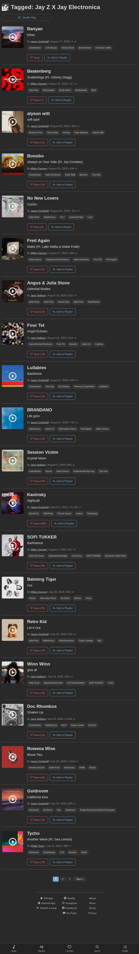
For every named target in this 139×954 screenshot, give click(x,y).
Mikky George (39, 83)
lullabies (103, 386)
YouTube (71, 913)
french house (64, 513)
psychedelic (94, 302)
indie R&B (70, 175)
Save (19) (39, 184)
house (48, 471)
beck (64, 725)
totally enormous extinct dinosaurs (97, 810)
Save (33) (39, 819)
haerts (92, 767)
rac (100, 640)
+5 (69, 879)
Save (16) (39, 311)
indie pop (33, 90)
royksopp (92, 513)
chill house (51, 48)
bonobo (83, 175)
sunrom (92, 725)
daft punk (48, 513)
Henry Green (68, 48)
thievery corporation (84, 386)
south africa (65, 90)
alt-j (62, 217)
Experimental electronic (57, 259)
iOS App (48, 898)
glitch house (102, 429)
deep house (35, 259)
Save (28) (39, 692)
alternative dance (67, 429)
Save (37, 57)
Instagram (71, 903)
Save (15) (39, 269)
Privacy (92, 913)
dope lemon (77, 725)
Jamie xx (86, 344)
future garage (86, 640)
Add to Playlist (59, 57)
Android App (48, 903)
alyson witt (97, 132)
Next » (79, 879)
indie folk (78, 302)
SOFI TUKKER (93, 556)
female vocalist (37, 767)
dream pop (63, 302)
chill (62, 852)
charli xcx (77, 556)
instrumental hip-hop (83, 471)
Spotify (71, 898)
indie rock (34, 217)
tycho (84, 852)
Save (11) (39, 142)
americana (69, 767)
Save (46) (39, 777)
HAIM (82, 767)
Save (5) (39, 227)
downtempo (35, 48)
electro (77, 598)
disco (88, 598)
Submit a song (48, 908)
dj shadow (63, 386)
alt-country (52, 132)
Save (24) (39, 735)
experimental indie (58, 556)
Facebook (71, 908)
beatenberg (81, 90)
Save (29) (39, 862)
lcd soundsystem (76, 683)
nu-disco (65, 598)
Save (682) (40, 523)
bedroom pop (36, 132)
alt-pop (66, 132)
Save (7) (39, 100)
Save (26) (39, 565)
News (92, 903)
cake (110, 683)
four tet (98, 259)
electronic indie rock (115, 556)
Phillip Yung (37, 845)
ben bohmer (85, 48)
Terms (92, 908)
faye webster (81, 132)
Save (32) (39, 608)
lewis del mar (76, 217)
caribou (99, 344)
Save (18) (39, 481)
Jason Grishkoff (40, 41)
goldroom (70, 810)
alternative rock (48, 598)
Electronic (34, 513)
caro (90, 217)
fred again (111, 259)
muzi (93, 90)
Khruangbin (48, 90)
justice (79, 513)
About (92, 898)
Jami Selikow (38, 295)
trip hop (96, 175)
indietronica (50, 217)
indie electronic (53, 175)
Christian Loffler (103, 48)
